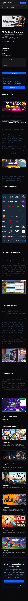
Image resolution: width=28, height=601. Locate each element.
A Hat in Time (6, 442)
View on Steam (14, 73)
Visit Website (15, 70)
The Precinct (6, 485)
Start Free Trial (14, 581)
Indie (3, 55)
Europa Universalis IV (8, 464)
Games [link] (12, 7)
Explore (7, 7)
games (3, 11)
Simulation (8, 55)
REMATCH (5, 550)
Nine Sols (5, 529)
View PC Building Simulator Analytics (14, 585)
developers (9, 11)
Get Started (23, 2)
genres (23, 11)
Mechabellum (6, 507)
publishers (16, 11)
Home (3, 7)
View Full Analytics (14, 87)
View (24, 447)
